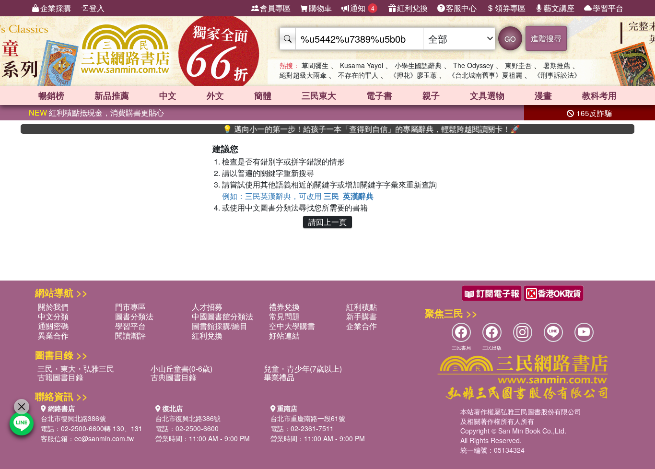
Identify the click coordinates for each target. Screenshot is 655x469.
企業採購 (55, 7)
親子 (431, 95)
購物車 (320, 7)
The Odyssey (473, 65)
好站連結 (284, 335)
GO (510, 39)
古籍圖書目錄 (60, 377)
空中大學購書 (292, 325)
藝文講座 (559, 7)
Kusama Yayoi (361, 65)
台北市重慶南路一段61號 (307, 418)
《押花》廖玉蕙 (413, 75)
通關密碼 (53, 325)
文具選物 (487, 95)
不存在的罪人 (358, 75)
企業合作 (361, 325)
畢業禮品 (279, 377)
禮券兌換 (284, 306)
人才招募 (207, 306)
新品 (111, 95)
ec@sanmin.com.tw (104, 438)
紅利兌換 (412, 7)
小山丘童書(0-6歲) (181, 368)
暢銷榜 (51, 95)
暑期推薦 (556, 65)
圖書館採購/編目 (219, 325)
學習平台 (608, 7)
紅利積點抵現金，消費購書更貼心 (96, 112)
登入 (97, 7)
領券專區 (510, 7)
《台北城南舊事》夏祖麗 (485, 75)
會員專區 (275, 7)
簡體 (262, 95)
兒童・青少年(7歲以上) (303, 368)
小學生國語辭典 (418, 65)
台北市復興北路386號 (73, 418)
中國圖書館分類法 (222, 316)
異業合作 (53, 335)
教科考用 (599, 95)
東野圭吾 (518, 65)
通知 (362, 7)
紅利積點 (361, 306)
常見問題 (284, 316)
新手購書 (361, 316)
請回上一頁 (327, 221)
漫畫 (543, 95)
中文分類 (53, 316)
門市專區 (130, 306)
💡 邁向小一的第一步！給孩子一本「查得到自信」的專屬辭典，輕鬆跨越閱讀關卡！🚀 (359, 129)
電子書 (379, 95)
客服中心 (461, 7)
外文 (215, 95)
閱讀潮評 (130, 335)
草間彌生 (315, 65)
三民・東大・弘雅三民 (75, 368)
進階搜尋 (546, 38)
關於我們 (53, 306)
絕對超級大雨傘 (303, 75)
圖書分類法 (134, 316)
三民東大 (319, 95)
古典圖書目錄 (174, 377)
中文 (167, 95)
